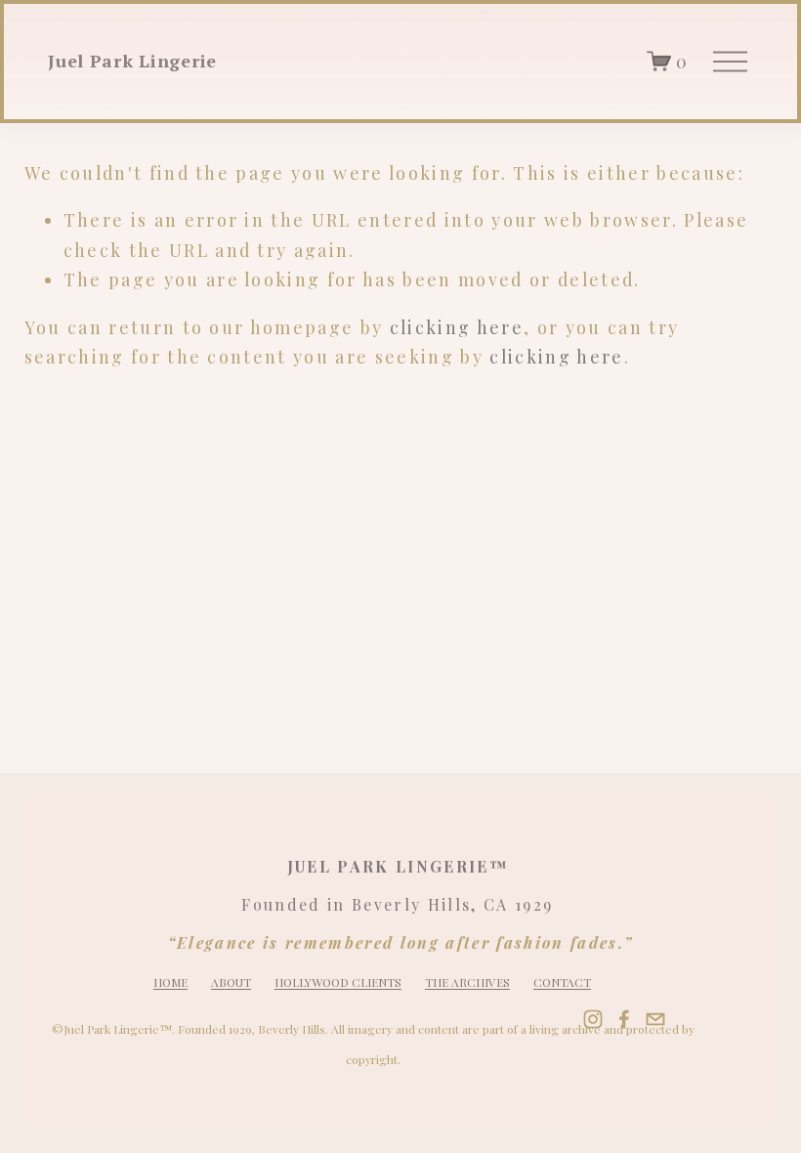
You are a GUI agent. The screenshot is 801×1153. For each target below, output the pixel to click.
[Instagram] (593, 1019)
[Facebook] (624, 1019)
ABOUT (231, 982)
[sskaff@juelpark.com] (655, 1019)
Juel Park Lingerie (132, 60)
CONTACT (562, 982)
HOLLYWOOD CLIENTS (337, 982)
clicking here (457, 327)
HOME (170, 982)
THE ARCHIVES (467, 982)
